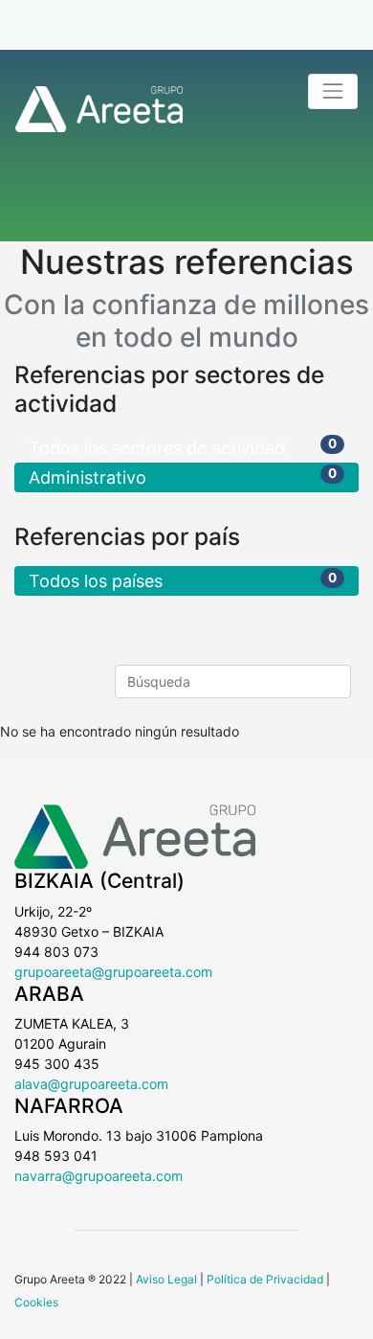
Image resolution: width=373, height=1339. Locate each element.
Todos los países (183, 581)
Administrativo (183, 476)
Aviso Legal (166, 1279)
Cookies (36, 1302)
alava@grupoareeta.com (91, 1084)
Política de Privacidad (265, 1279)
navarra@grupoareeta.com (98, 1176)
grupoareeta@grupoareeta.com (113, 972)
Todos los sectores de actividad (183, 447)
